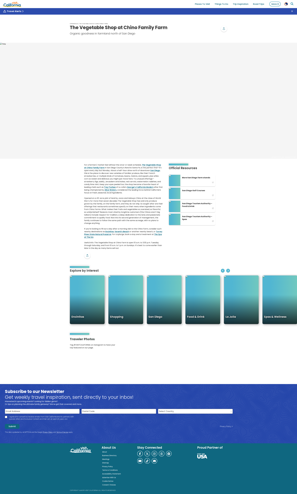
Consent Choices (109, 485)
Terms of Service (62, 432)
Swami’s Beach (122, 231)
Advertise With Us (109, 477)
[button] (224, 29)
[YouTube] (224, 344)
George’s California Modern (140, 187)
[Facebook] (140, 453)
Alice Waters (110, 190)
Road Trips (258, 4)
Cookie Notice (107, 481)
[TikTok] (147, 461)
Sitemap (105, 463)
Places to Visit (202, 4)
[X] (147, 453)
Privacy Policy (225, 426)
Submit (12, 426)
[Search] (292, 4)
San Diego (155, 170)
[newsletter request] (154, 461)
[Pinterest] (220, 344)
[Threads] (161, 453)
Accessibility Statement (111, 474)
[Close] (294, 11)
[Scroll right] (228, 270)
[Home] (12, 4)
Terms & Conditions (110, 470)
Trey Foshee (110, 187)
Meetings (105, 459)
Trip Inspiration (240, 4)
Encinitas (109, 231)
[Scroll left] (223, 270)
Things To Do (221, 4)
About (104, 452)
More (274, 4)
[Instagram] (217, 344)
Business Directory (109, 455)
